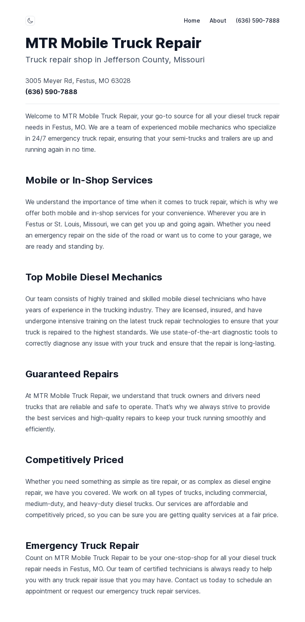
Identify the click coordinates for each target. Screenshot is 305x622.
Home (192, 20)
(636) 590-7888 (258, 20)
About (218, 20)
